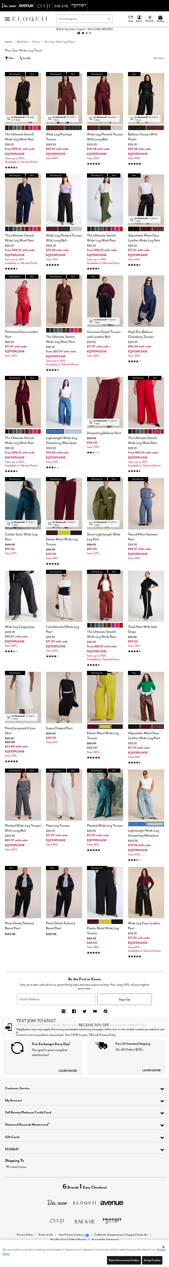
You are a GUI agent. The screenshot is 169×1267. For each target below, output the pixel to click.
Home (8, 42)
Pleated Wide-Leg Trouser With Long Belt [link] (23, 828)
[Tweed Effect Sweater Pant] (146, 503)
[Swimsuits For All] (112, 1221)
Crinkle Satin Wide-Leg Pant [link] (21, 536)
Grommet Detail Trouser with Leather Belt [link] (104, 334)
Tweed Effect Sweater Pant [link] (143, 536)
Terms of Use (46, 1234)
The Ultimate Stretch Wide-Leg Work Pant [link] (19, 136)
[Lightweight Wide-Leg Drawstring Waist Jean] (64, 402)
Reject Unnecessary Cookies (124, 1260)
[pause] (78, 33)
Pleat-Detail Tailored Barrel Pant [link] (19, 925)
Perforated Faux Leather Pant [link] (21, 334)
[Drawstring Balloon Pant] (105, 402)
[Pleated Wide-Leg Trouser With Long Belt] (23, 795)
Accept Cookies (152, 1260)
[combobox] (84, 19)
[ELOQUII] (84, 1202)
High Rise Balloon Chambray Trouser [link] (141, 334)
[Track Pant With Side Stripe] (146, 596)
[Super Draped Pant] (64, 697)
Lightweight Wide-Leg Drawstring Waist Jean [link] (61, 440)
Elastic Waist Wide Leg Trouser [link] (62, 541)
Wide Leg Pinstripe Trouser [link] (59, 136)
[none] (23, 98)
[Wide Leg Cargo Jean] (23, 596)
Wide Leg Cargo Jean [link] (20, 627)
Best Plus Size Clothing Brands (68, 1239)
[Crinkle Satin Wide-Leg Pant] (23, 503)
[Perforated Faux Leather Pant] (23, 301)
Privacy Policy (25, 1234)
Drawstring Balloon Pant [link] (104, 433)
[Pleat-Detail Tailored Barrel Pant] (23, 892)
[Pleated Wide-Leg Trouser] (105, 795)
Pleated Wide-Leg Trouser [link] (105, 825)
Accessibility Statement (105, 1239)
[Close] (163, 1246)
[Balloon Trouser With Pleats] (146, 98)
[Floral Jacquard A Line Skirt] (23, 697)
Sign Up (124, 999)
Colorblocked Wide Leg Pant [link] (62, 629)
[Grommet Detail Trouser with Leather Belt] (105, 301)
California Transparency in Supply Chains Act (121, 1234)
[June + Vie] (84, 1221)
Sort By (26, 58)
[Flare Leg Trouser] (64, 795)
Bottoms (22, 42)
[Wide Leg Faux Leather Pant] (146, 892)
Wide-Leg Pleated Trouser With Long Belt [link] (105, 136)
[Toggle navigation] (7, 19)
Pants (36, 42)
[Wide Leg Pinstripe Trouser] (64, 98)
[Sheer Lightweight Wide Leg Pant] (105, 503)
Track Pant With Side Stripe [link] (142, 629)
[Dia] (57, 1202)
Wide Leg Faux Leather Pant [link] (144, 925)
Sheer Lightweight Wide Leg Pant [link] (104, 536)
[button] (139, 19)
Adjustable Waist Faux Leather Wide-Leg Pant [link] (144, 238)
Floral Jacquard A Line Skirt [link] (20, 730)
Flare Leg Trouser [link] (58, 825)
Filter (11, 58)
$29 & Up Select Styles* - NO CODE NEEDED (84, 29)
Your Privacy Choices (71, 1234)
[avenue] (111, 1203)
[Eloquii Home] (29, 19)
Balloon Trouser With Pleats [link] (142, 136)
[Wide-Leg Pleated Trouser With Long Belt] (105, 98)
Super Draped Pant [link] (59, 728)
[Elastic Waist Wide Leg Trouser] (64, 503)
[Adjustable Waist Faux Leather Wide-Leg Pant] (146, 200)
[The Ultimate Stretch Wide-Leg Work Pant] (23, 98)
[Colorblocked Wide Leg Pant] (64, 596)
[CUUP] (57, 1221)
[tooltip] (9, 5)
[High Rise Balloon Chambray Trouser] (146, 301)
